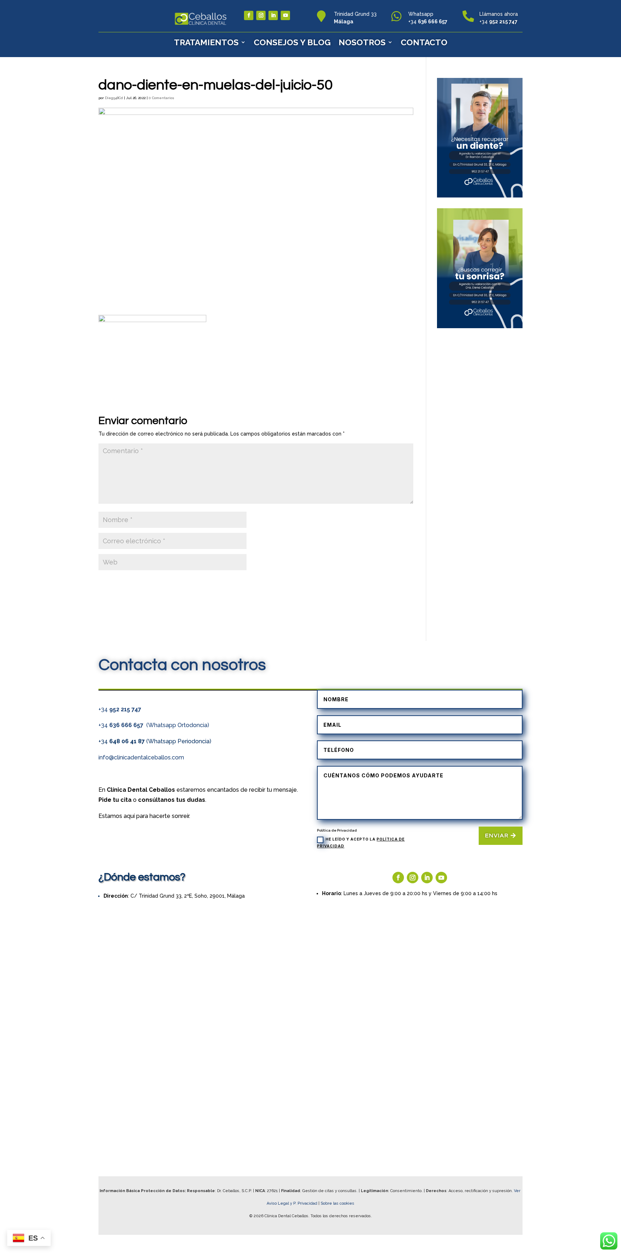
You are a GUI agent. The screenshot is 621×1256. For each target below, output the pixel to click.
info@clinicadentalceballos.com (141, 757)
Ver (517, 1190)
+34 (119, 709)
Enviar (497, 835)
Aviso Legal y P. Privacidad (292, 1203)
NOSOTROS (362, 42)
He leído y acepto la (361, 842)
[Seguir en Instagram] (261, 15)
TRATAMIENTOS (206, 42)
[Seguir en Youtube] (285, 15)
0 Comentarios (161, 98)
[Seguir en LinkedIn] (273, 15)
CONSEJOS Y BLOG (292, 42)
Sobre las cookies (337, 1203)
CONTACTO (424, 42)
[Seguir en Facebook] (248, 15)
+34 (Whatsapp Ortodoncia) (153, 725)
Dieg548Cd (114, 98)
